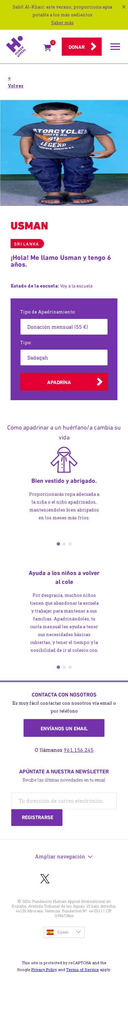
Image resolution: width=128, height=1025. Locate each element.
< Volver (16, 82)
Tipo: (26, 343)
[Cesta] (47, 49)
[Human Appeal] (22, 47)
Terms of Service (82, 969)
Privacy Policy (44, 969)
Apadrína (59, 382)
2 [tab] (64, 544)
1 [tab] (58, 544)
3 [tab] (70, 544)
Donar (77, 47)
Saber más (62, 23)
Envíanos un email (64, 729)
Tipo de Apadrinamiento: (48, 312)
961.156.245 (79, 750)
